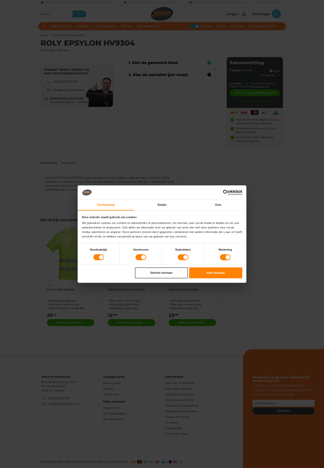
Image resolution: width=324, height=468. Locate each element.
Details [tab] (162, 204)
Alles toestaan (215, 272)
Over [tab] (218, 204)
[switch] (141, 257)
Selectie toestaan (161, 272)
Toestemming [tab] (106, 204)
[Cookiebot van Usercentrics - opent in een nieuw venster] (225, 192)
